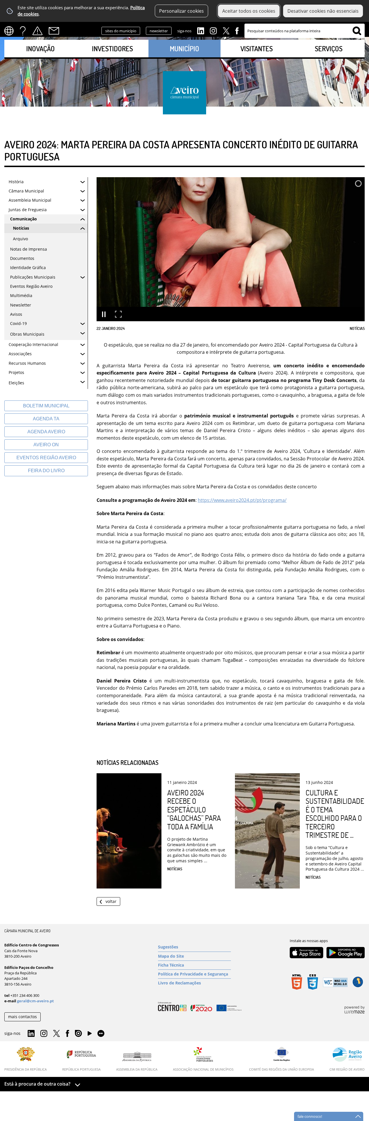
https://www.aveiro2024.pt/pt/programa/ (242, 500)
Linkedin (200, 30)
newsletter (159, 30)
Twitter (226, 30)
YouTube (90, 1035)
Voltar (111, 901)
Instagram (213, 30)
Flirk (100, 1033)
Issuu (78, 1033)
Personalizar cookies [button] (181, 11)
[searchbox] (304, 31)
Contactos (54, 31)
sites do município (120, 30)
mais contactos (22, 1016)
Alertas (37, 31)
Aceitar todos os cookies (248, 11)
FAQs (22, 30)
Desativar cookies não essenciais (323, 11)
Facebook (237, 30)
